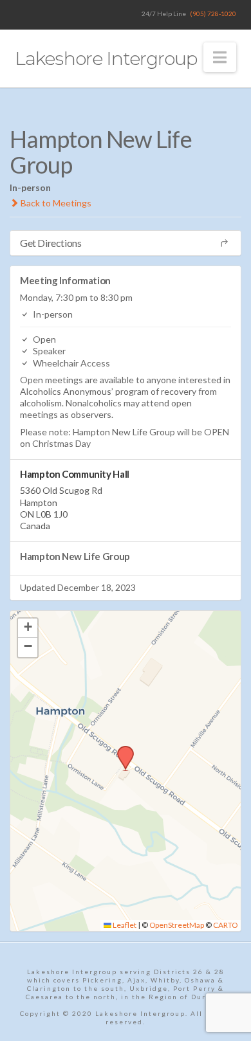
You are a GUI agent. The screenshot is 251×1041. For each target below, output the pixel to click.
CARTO (225, 925)
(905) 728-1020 (213, 13)
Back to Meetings (55, 202)
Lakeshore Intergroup (105, 59)
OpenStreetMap (176, 925)
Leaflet (123, 925)
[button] (219, 57)
